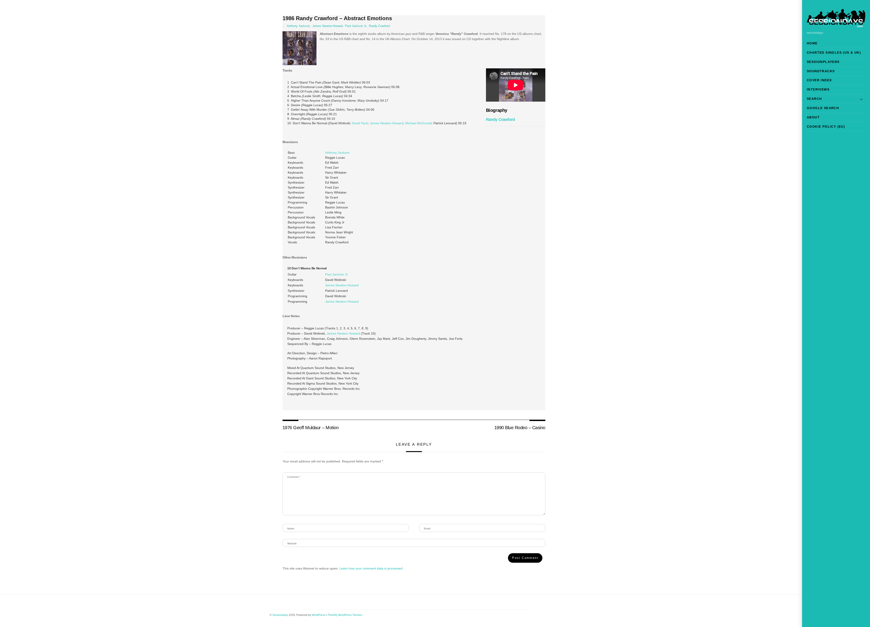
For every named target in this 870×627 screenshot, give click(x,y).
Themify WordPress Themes (345, 615)
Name (290, 528)
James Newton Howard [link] (343, 333)
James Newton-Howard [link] (386, 123)
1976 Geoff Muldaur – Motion (310, 427)
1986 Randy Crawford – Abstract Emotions (337, 18)
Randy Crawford (379, 26)
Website (292, 543)
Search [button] (814, 99)
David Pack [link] (360, 123)
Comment (293, 477)
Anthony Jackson (298, 26)
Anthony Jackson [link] (337, 152)
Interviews (818, 89)
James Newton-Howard (327, 26)
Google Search (823, 108)
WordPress (318, 615)
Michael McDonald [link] (418, 123)
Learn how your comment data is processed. (371, 568)
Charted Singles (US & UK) (834, 52)
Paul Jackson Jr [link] (336, 274)
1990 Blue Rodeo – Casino (519, 427)
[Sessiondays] (836, 25)
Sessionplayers (823, 62)
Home (812, 43)
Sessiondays (280, 615)
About (813, 117)
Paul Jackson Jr (355, 26)
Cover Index (819, 80)
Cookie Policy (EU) (826, 126)
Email (427, 528)
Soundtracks (821, 71)
